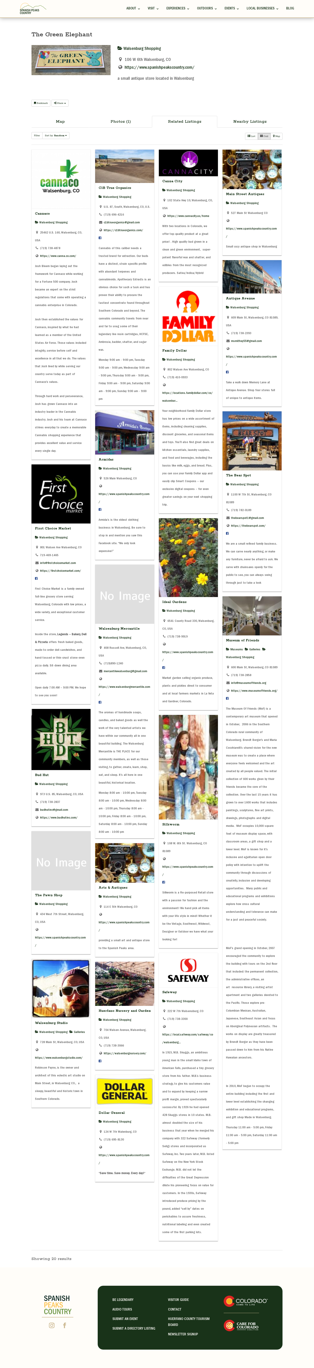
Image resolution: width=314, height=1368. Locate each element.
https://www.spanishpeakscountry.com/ (160, 67)
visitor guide (178, 1300)
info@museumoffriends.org (248, 683)
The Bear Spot (238, 475)
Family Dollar (174, 351)
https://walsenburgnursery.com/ (125, 1053)
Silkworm (171, 824)
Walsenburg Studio (51, 1023)
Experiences (175, 9)
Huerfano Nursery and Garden (125, 1011)
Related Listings (184, 121)
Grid (265, 136)
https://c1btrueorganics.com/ (123, 230)
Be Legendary (122, 1300)
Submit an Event (125, 1319)
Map (60, 121)
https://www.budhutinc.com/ (59, 817)
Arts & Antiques (113, 888)
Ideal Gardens (174, 602)
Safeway (169, 992)
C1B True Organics (115, 188)
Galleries (254, 649)
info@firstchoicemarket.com (58, 563)
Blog (290, 9)
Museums (236, 649)
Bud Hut (42, 775)
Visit (151, 9)
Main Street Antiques (245, 194)
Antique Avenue (240, 298)
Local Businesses (260, 9)
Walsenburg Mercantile (119, 629)
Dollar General (112, 1113)
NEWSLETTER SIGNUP (183, 1335)
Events (230, 9)
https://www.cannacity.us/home (188, 216)
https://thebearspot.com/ (248, 526)
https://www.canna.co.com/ (58, 256)
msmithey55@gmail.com (246, 341)
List (252, 136)
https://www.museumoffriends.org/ (254, 691)
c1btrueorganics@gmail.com (122, 222)
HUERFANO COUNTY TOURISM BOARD (189, 1322)
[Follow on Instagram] (51, 1325)
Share (60, 103)
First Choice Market (53, 528)
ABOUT (131, 9)
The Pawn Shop (48, 895)
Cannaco (42, 214)
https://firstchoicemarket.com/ (60, 571)
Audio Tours (122, 1310)
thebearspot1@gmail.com (247, 518)
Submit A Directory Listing (133, 1329)
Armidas (106, 460)
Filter (37, 135)
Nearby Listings (250, 121)
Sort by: (54, 135)
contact (174, 1310)
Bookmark (42, 103)
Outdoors (205, 9)
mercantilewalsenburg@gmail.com (125, 671)
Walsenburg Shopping (141, 49)
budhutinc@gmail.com (54, 810)
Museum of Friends (242, 640)
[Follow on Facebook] (64, 1325)
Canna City (172, 181)
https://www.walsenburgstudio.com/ (59, 1058)
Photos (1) (121, 121)
